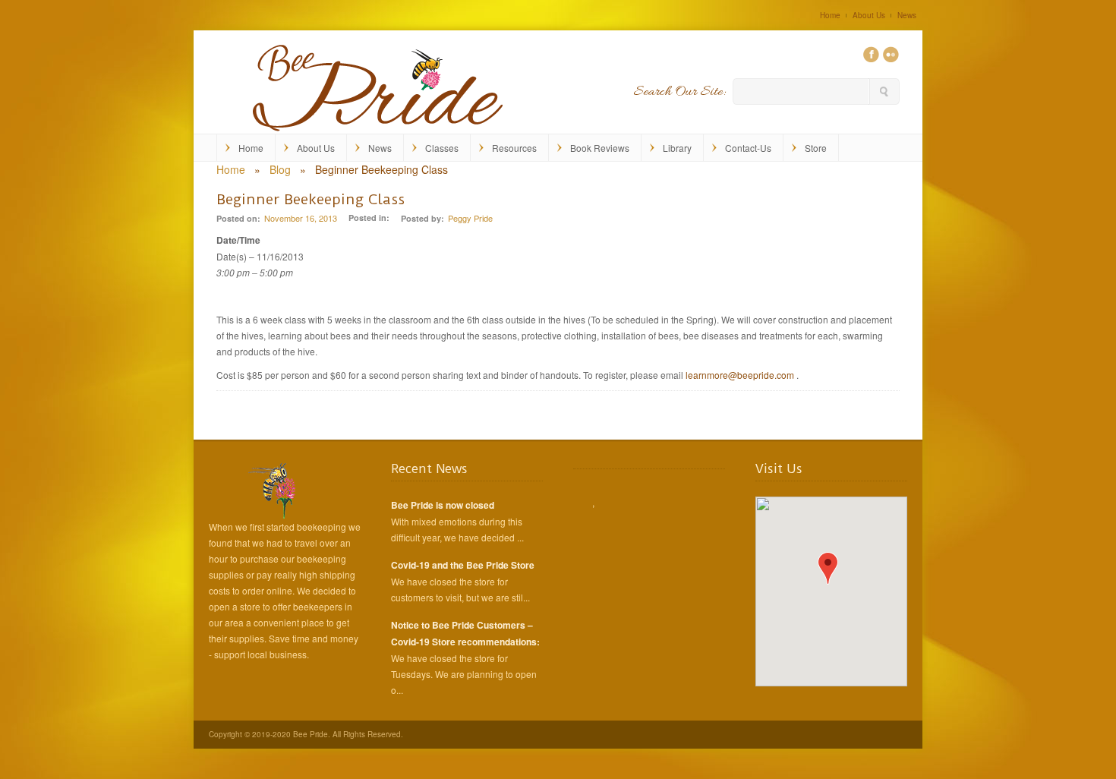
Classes (442, 147)
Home (830, 15)
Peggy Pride (470, 218)
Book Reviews (599, 147)
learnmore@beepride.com (740, 374)
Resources (514, 147)
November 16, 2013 (300, 218)
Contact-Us (748, 147)
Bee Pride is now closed (442, 505)
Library (677, 147)
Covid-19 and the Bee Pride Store (462, 565)
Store (816, 147)
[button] (828, 568)
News (906, 15)
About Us (869, 15)
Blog (280, 169)
